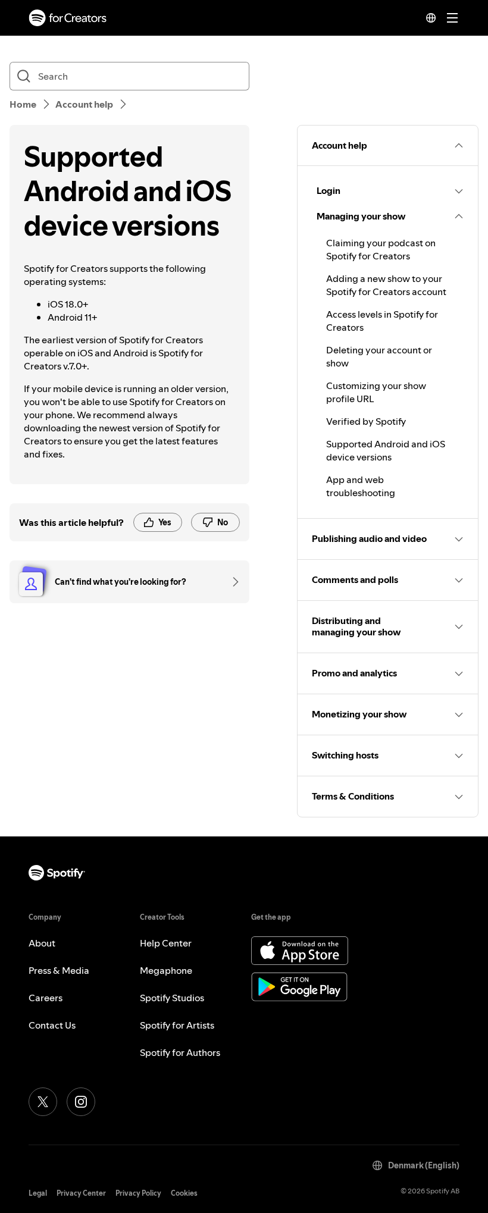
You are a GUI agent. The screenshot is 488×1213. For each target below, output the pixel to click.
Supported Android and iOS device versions (385, 450)
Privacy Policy (138, 1193)
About (42, 942)
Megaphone (166, 970)
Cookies (184, 1193)
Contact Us (52, 1025)
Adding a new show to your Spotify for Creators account (386, 285)
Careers (45, 997)
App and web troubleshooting (360, 486)
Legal (38, 1193)
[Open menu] (452, 18)
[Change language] (431, 17)
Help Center (166, 942)
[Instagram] (81, 1101)
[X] (43, 1101)
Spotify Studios (172, 997)
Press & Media (59, 970)
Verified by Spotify (366, 421)
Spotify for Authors (180, 1052)
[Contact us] (231, 582)
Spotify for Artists (177, 1025)
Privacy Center (81, 1193)
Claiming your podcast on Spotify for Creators (381, 249)
